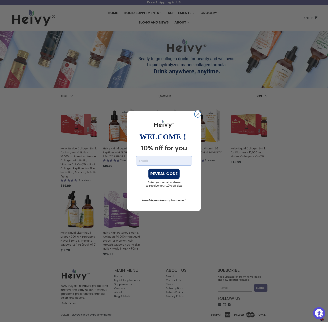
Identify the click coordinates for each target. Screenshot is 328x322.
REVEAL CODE (164, 173)
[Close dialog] (197, 114)
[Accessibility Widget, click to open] (319, 313)
